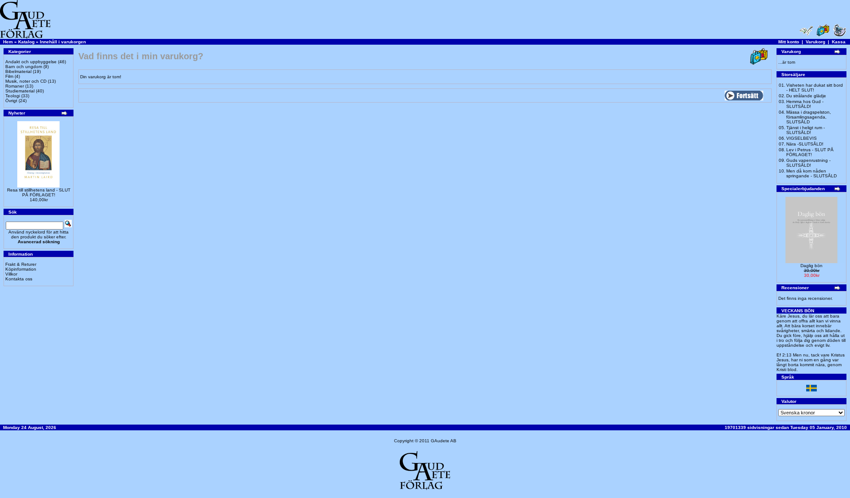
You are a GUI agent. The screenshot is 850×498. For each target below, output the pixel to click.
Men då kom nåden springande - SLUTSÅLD (811, 173)
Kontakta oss (18, 278)
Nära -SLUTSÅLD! (804, 144)
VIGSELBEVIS (801, 138)
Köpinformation (20, 269)
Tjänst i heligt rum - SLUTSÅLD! (805, 130)
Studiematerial (20, 90)
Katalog (26, 41)
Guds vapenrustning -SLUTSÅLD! (808, 163)
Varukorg (815, 41)
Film (9, 76)
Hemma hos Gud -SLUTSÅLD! (804, 104)
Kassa (839, 41)
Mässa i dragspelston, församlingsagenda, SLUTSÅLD (808, 117)
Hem (8, 41)
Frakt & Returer (20, 264)
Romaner (14, 86)
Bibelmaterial (18, 71)
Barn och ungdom (23, 66)
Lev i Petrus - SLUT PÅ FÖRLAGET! (810, 152)
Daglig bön (811, 265)
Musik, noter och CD (25, 81)
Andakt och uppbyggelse (31, 61)
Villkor (11, 274)
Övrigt (11, 100)
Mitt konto (788, 41)
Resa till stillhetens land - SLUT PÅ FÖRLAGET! (38, 192)
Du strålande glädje (806, 95)
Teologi (12, 95)
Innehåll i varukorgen (63, 41)
